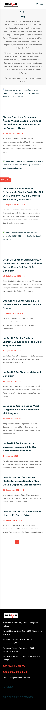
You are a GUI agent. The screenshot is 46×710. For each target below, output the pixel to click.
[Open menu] (41, 4)
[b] (20, 12)
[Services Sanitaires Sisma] (11, 4)
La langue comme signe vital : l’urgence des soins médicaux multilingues (21, 409)
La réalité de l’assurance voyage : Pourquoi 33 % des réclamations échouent (20, 447)
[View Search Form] (37, 4)
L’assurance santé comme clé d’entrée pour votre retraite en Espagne (22, 304)
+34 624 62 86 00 (14, 666)
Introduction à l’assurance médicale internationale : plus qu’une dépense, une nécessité (22, 481)
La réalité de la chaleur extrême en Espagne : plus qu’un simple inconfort (22, 342)
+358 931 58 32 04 (15, 672)
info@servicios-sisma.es (19, 678)
